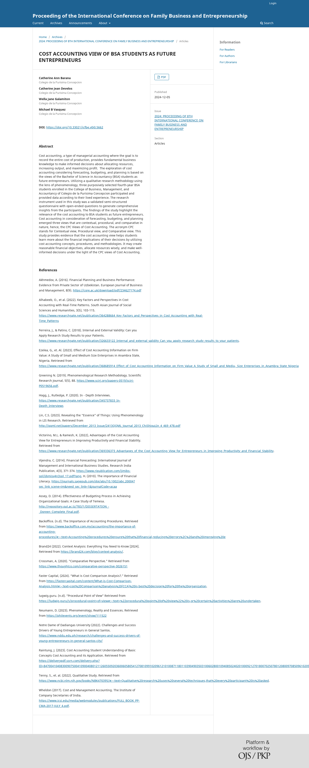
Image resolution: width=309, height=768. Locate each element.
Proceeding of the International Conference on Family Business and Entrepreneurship (140, 15)
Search (268, 23)
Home (43, 37)
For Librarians (228, 62)
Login (272, 3)
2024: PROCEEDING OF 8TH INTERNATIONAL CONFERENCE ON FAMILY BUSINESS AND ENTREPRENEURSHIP (106, 41)
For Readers (227, 49)
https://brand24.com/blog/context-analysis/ (92, 552)
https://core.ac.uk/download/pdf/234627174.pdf (107, 290)
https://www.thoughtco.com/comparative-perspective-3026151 (83, 566)
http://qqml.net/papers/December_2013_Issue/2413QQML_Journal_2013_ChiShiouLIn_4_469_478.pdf (109, 426)
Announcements (80, 23)
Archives (56, 23)
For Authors (227, 56)
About (103, 23)
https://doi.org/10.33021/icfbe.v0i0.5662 (74, 127)
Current (38, 23)
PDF (163, 77)
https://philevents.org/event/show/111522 (76, 616)
